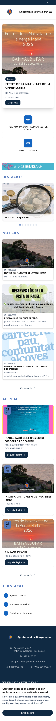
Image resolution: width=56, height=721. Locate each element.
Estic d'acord (27, 712)
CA (48, 2)
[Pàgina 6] (33, 225)
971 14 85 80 (30, 656)
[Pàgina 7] (36, 225)
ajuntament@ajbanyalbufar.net (30, 661)
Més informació (35, 703)
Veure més (28, 388)
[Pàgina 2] (22, 225)
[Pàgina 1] (20, 225)
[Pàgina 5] (31, 225)
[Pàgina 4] (28, 225)
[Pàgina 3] (25, 225)
